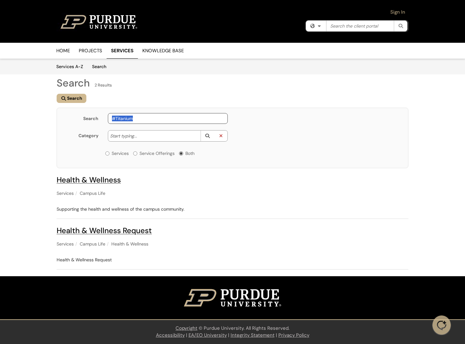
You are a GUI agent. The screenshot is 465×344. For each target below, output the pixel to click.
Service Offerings (157, 153)
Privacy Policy (293, 335)
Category (88, 135)
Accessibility (170, 335)
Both (190, 153)
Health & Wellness (89, 180)
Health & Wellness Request (104, 230)
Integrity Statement (253, 335)
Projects (90, 51)
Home (63, 51)
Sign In (397, 12)
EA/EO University (208, 335)
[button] (207, 136)
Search (101, 66)
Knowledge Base (163, 51)
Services (122, 51)
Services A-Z (69, 66)
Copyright (186, 328)
